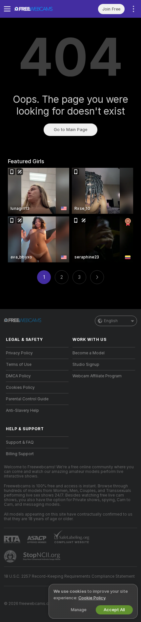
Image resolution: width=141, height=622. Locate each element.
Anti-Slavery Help (22, 410)
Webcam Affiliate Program (97, 376)
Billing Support (20, 454)
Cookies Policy (20, 387)
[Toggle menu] (7, 9)
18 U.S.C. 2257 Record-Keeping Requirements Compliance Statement (69, 576)
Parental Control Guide (27, 399)
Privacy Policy (19, 353)
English (111, 321)
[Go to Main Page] (42, 9)
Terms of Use (18, 364)
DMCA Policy (18, 376)
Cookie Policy (91, 597)
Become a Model (88, 353)
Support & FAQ (20, 442)
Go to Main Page (70, 129)
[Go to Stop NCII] (42, 556)
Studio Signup (85, 364)
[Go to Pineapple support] (11, 556)
